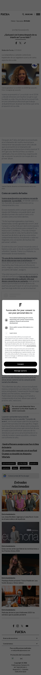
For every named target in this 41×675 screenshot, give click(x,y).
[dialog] (20, 337)
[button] (20, 333)
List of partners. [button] (31, 346)
